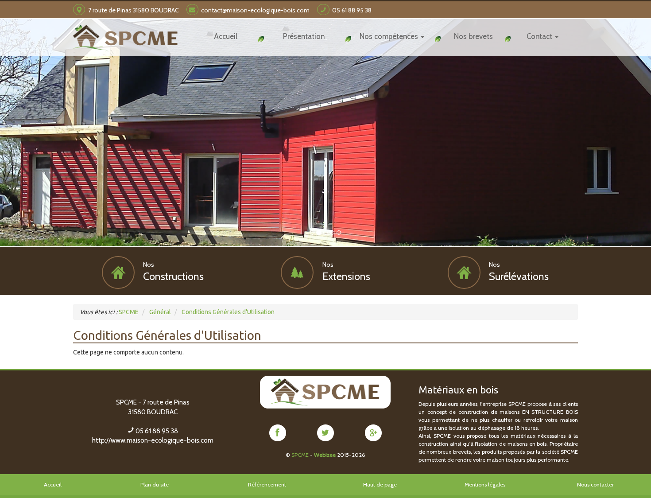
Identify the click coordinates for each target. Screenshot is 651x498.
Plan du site (154, 484)
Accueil (53, 484)
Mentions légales (485, 484)
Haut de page (380, 484)
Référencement (267, 484)
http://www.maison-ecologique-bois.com (152, 440)
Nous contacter (595, 484)
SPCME (300, 454)
